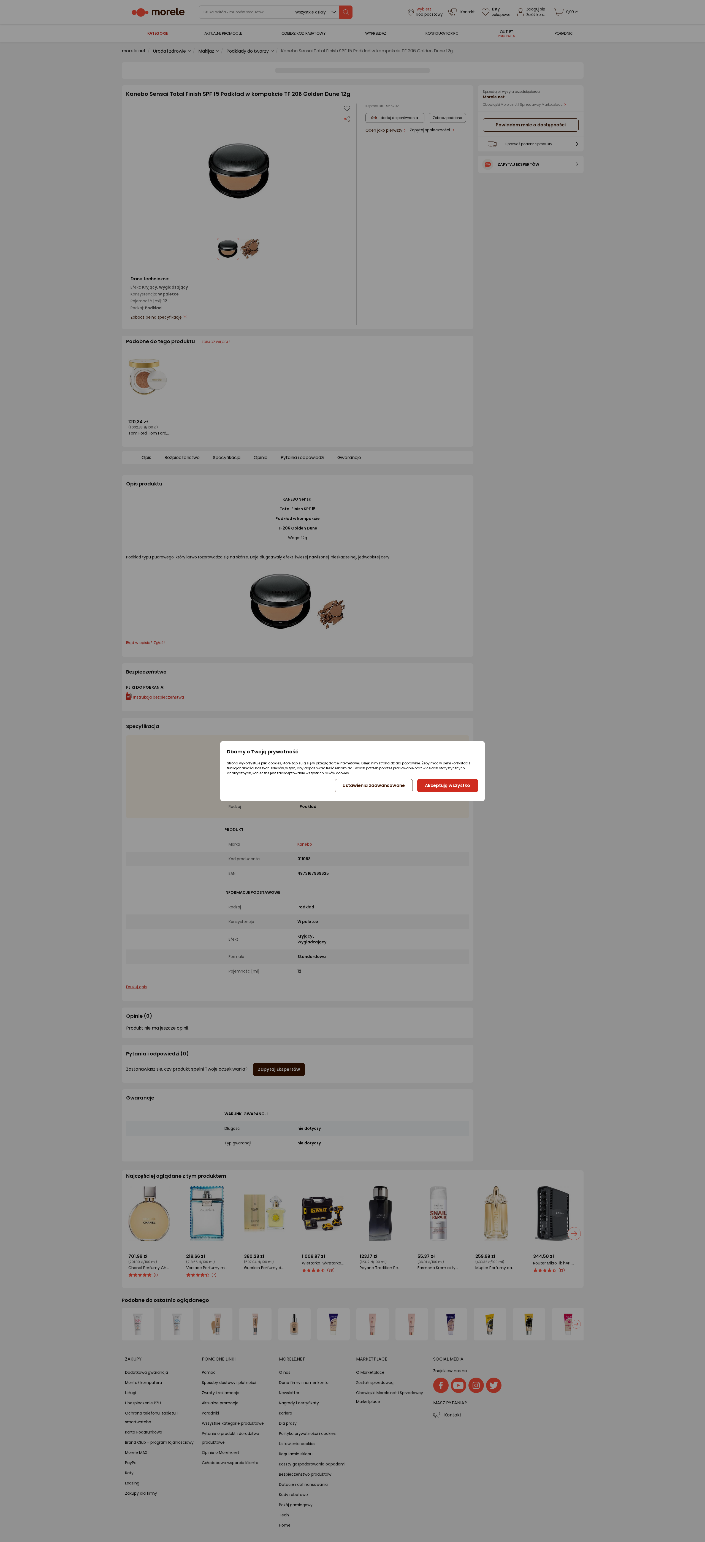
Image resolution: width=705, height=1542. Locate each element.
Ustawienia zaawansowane (374, 785)
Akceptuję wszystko (447, 785)
